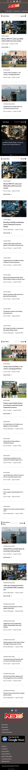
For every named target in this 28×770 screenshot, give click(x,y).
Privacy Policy (5, 751)
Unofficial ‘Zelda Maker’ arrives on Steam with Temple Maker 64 (13, 143)
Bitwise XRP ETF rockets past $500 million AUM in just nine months (12, 186)
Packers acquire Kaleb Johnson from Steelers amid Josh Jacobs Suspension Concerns (13, 405)
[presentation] (14, 27)
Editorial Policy (6, 761)
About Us (4, 746)
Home (3, 11)
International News (9, 104)
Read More (6, 47)
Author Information (7, 756)
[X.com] (8, 1)
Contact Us (5, 749)
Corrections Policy (6, 759)
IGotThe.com (17, 769)
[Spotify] (17, 1)
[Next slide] (25, 139)
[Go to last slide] (3, 139)
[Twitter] (12, 710)
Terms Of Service (6, 754)
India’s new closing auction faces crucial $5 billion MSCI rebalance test (13, 587)
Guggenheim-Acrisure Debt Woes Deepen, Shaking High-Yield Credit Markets (12, 625)
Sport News (9, 11)
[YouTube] (14, 1)
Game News (17, 11)
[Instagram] (20, 1)
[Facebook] (11, 1)
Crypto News (5, 36)
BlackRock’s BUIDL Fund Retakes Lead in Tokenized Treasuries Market (13, 224)
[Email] (16, 710)
